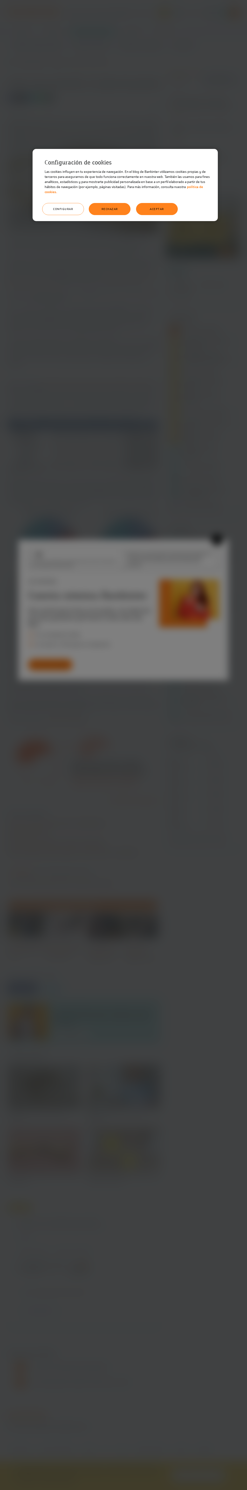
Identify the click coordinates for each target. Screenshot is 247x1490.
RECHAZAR (110, 209)
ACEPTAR (157, 209)
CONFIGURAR (63, 209)
